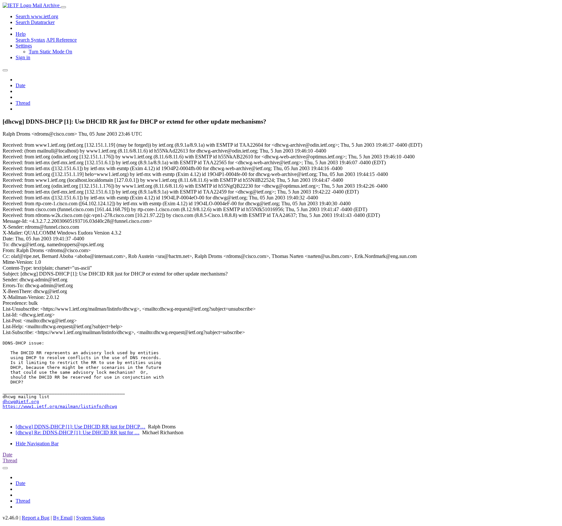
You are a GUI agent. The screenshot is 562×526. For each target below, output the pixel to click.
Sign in (23, 57)
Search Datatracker (35, 22)
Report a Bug (35, 517)
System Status (90, 517)
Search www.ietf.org (37, 16)
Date (20, 85)
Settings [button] (24, 45)
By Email (63, 517)
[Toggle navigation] (63, 7)
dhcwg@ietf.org (21, 401)
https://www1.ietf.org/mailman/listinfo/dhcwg (60, 406)
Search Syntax (30, 40)
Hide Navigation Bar (37, 443)
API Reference (61, 40)
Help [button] (21, 34)
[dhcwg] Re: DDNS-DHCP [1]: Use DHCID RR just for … (78, 432)
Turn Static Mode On (50, 51)
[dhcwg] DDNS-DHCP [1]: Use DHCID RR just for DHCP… (80, 426)
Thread (23, 103)
